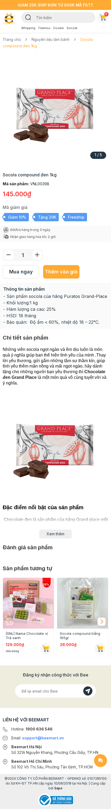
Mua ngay (21, 272)
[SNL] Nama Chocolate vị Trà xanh (27, 635)
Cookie (58, 28)
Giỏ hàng (106, 14)
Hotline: (32, 729)
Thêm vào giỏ (61, 272)
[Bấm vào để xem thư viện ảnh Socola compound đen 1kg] (55, 108)
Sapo (58, 788)
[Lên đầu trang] (100, 802)
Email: (37, 738)
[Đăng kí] (88, 691)
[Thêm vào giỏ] (45, 648)
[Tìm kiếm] (28, 17)
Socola (72, 28)
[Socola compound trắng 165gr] (82, 603)
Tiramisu (44, 28)
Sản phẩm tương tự (27, 568)
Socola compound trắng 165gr (80, 635)
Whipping (28, 28)
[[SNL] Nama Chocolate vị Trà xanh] (28, 603)
